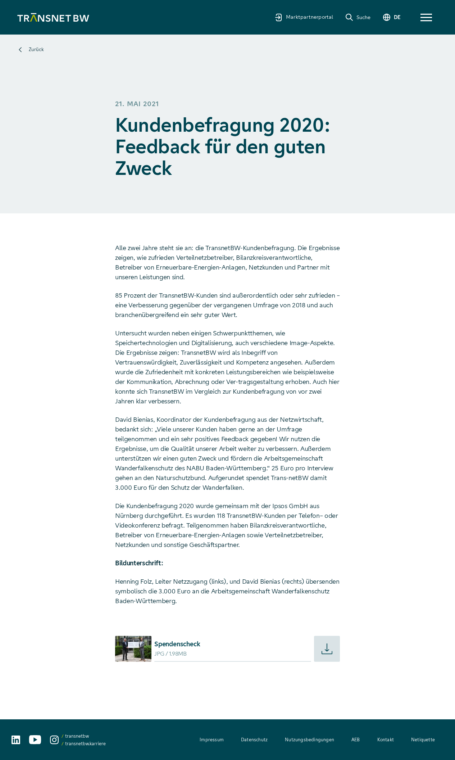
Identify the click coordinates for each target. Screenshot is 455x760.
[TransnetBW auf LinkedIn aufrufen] (16, 740)
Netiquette (423, 739)
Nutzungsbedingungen (309, 739)
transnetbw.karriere (85, 743)
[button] (426, 17)
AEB (355, 739)
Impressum (212, 739)
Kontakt (385, 739)
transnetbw (77, 736)
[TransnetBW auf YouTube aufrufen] (35, 739)
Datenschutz (254, 739)
